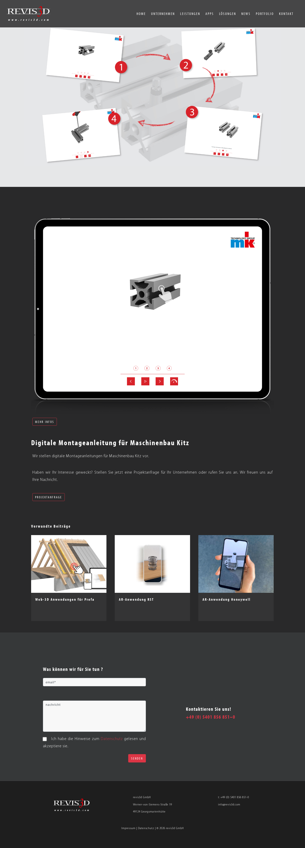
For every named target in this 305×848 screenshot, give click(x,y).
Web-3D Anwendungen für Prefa (65, 599)
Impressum (128, 828)
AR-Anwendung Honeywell (227, 599)
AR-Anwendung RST (136, 599)
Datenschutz (146, 828)
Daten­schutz (112, 739)
